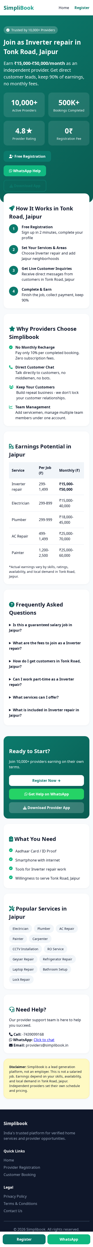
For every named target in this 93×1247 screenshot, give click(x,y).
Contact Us (13, 1210)
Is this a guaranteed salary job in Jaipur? (40, 627)
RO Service (55, 949)
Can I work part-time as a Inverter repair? (41, 682)
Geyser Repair (23, 959)
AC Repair (66, 928)
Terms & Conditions (20, 1203)
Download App (26, 185)
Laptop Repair (23, 969)
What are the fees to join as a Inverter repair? (45, 645)
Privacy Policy (15, 1196)
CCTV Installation (25, 949)
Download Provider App (48, 807)
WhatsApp (69, 1239)
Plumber (43, 928)
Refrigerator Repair (57, 959)
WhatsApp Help (26, 170)
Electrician (20, 928)
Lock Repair (21, 979)
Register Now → (46, 780)
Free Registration (30, 156)
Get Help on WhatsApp (48, 794)
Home (64, 7)
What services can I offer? (36, 697)
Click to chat (44, 1039)
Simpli (19, 7)
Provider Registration (22, 1167)
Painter (18, 939)
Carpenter (40, 939)
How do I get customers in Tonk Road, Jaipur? (45, 664)
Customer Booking (20, 1174)
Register (81, 7)
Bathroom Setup (55, 969)
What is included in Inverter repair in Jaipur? (44, 712)
